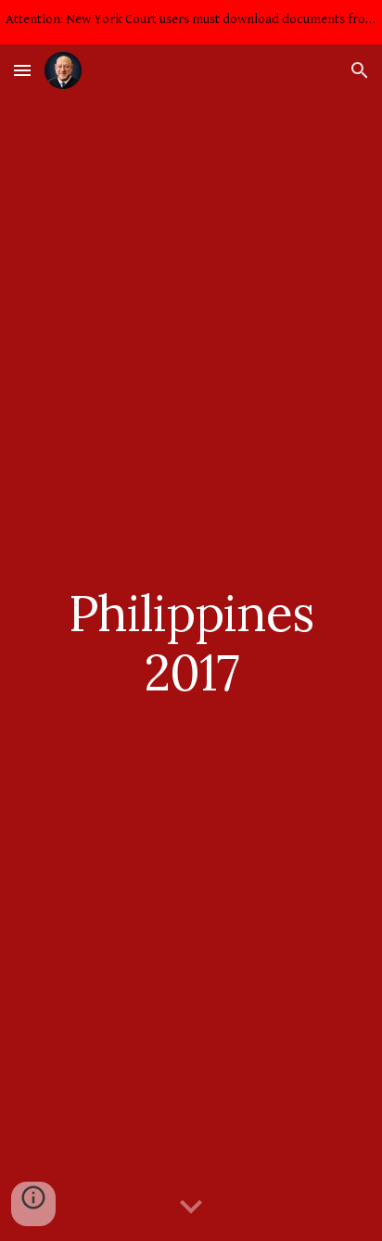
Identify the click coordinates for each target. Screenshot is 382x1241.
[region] (191, 22)
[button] (22, 69)
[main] (191, 643)
